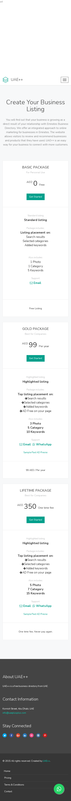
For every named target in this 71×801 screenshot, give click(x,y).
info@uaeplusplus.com (14, 712)
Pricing (7, 777)
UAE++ (46, 761)
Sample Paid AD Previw (35, 452)
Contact (8, 791)
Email (37, 283)
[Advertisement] (35, 38)
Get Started (35, 196)
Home (7, 771)
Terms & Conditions (14, 784)
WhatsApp (43, 444)
